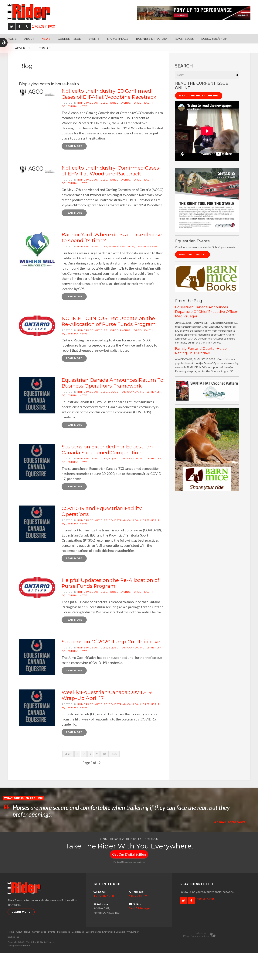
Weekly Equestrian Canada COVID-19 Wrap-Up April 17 (107, 695)
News (46, 38)
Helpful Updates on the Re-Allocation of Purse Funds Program (110, 583)
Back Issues (184, 38)
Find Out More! (192, 254)
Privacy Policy (132, 931)
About (29, 38)
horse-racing (119, 102)
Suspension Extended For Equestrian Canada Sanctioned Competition (107, 450)
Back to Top (13, 936)
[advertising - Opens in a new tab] (207, 449)
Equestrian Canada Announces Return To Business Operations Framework (112, 383)
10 (104, 753)
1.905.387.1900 (43, 26)
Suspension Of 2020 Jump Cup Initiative (111, 642)
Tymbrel (26, 945)
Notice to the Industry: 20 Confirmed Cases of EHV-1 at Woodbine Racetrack (109, 94)
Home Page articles (92, 102)
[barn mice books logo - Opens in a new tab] (207, 277)
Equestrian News (75, 106)
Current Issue (69, 38)
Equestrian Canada (124, 391)
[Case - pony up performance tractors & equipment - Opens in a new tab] (193, 12)
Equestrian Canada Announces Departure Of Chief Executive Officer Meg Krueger (206, 312)
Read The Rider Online (198, 95)
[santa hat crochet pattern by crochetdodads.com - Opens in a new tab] (207, 390)
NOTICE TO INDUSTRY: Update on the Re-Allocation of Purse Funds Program (109, 321)
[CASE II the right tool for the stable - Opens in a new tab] (207, 199)
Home (12, 38)
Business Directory (152, 38)
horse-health (142, 102)
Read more (74, 146)
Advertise (23, 48)
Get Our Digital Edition (129, 854)
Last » (114, 753)
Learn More (21, 911)
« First (68, 753)
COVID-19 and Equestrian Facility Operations (102, 511)
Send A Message (139, 908)
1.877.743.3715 (139, 896)
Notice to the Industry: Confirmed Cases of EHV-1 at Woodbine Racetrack (110, 171)
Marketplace (117, 38)
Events (94, 38)
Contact (45, 48)
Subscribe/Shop (214, 38)
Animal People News (229, 822)
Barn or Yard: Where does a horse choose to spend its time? (112, 237)
